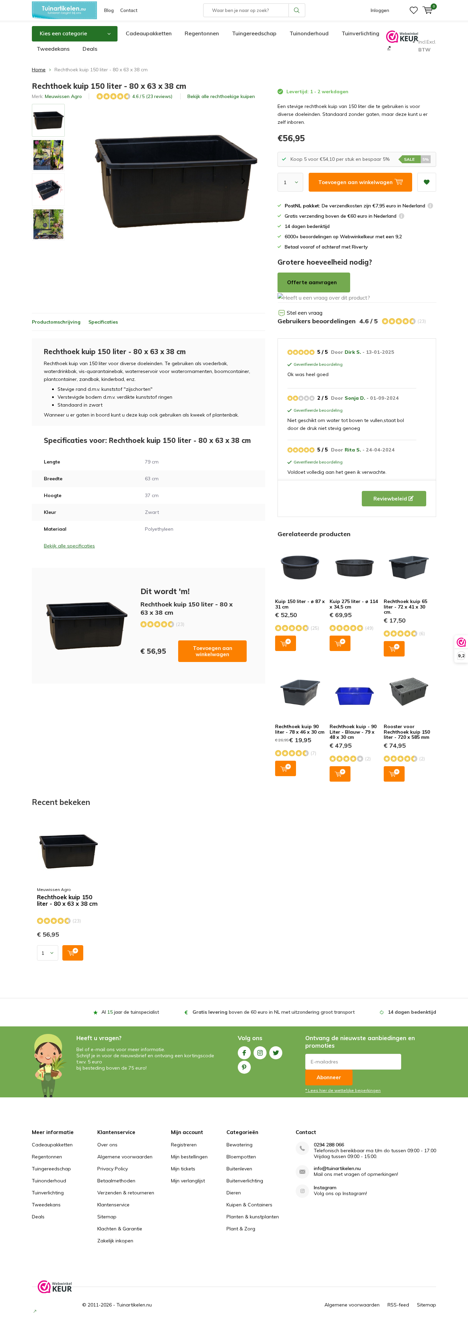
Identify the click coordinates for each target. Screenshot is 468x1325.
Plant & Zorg (240, 1229)
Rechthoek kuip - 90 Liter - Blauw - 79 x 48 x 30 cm (353, 731)
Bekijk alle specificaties (69, 546)
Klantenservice (113, 1205)
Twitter (275, 1052)
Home (39, 70)
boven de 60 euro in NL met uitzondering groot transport (274, 1012)
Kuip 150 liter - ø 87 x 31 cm (300, 604)
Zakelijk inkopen (115, 1241)
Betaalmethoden (116, 1181)
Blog (109, 10)
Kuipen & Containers (249, 1205)
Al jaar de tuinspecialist (130, 1012)
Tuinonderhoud (309, 33)
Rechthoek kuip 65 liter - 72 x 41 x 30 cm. (405, 606)
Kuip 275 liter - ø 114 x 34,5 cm (354, 604)
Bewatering (239, 1145)
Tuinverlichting (360, 33)
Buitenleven (239, 1169)
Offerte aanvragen (312, 282)
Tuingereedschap (254, 33)
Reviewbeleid (390, 498)
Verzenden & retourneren (125, 1193)
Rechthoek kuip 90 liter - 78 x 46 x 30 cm (299, 729)
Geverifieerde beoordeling (317, 365)
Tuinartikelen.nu (134, 1305)
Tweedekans (53, 48)
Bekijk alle (221, 96)
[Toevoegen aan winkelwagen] (72, 953)
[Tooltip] (430, 206)
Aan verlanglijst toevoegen (426, 182)
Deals (90, 48)
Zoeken (297, 10)
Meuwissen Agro (63, 96)
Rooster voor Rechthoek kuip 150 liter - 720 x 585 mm (407, 731)
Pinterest (244, 1067)
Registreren (184, 1145)
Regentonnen (202, 33)
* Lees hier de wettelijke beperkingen (343, 1090)
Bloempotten (241, 1157)
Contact (128, 10)
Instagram (260, 1052)
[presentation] (243, 181)
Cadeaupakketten (149, 33)
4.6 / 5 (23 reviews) (152, 96)
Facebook (244, 1052)
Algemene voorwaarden (124, 1157)
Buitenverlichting (244, 1181)
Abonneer (329, 1077)
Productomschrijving (56, 322)
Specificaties (103, 322)
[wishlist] (414, 10)
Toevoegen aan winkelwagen (212, 651)
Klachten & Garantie (119, 1229)
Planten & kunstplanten (252, 1217)
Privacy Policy (112, 1169)
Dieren (233, 1193)
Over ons (107, 1145)
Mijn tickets (183, 1169)
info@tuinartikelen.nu (337, 1168)
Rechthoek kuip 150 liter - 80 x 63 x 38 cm (67, 900)
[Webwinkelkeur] (388, 48)
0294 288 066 (329, 1145)
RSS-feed (398, 1305)
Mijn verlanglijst (188, 1181)
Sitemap (106, 1217)
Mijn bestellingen (189, 1157)
